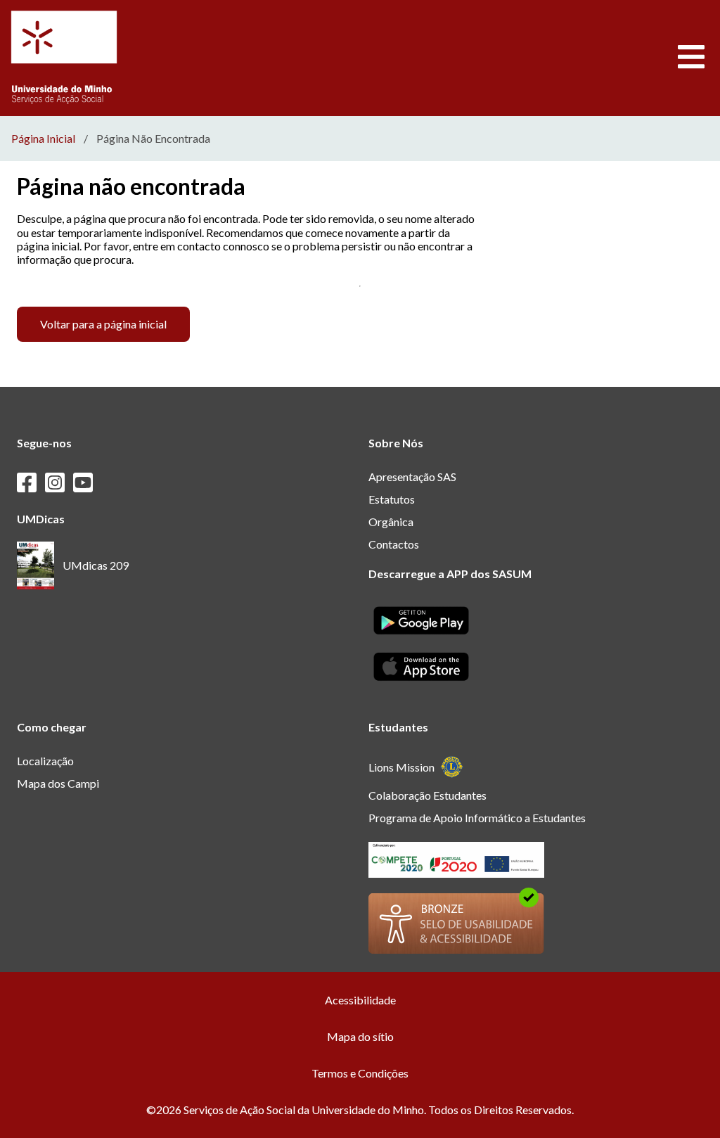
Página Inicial (43, 138)
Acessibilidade (360, 999)
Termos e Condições (360, 1073)
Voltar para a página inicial (103, 324)
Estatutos (391, 499)
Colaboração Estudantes (427, 795)
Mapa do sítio (360, 1036)
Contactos (393, 544)
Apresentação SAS (412, 476)
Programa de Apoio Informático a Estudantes (477, 817)
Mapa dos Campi (58, 783)
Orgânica (390, 521)
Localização (45, 760)
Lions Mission (401, 767)
